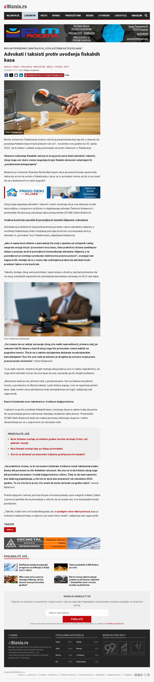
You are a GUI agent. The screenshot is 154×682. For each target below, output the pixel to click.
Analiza (7, 67)
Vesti (44, 15)
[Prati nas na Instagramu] (145, 676)
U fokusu (104, 15)
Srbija (50, 67)
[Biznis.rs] (18, 642)
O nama (20, 675)
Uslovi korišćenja (85, 675)
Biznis (89, 15)
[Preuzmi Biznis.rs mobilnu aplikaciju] (138, 676)
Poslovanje (26, 67)
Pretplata (127, 675)
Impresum (31, 675)
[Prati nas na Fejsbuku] (135, 676)
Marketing (53, 675)
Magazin (137, 15)
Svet (58, 648)
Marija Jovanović (31, 70)
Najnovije (13, 15)
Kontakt (42, 675)
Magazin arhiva (114, 675)
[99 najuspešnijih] (110, 648)
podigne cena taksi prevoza (73, 511)
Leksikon (29, 15)
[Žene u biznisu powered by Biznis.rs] (138, 648)
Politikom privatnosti (115, 624)
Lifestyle (121, 15)
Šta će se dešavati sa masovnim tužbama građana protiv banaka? (48, 454)
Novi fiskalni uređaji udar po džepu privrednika (37, 448)
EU (57, 662)
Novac (56, 15)
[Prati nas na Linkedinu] (148, 676)
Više (67, 75)
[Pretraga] (146, 15)
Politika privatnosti (67, 675)
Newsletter (100, 675)
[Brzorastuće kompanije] (124, 648)
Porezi (16, 67)
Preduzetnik (73, 15)
